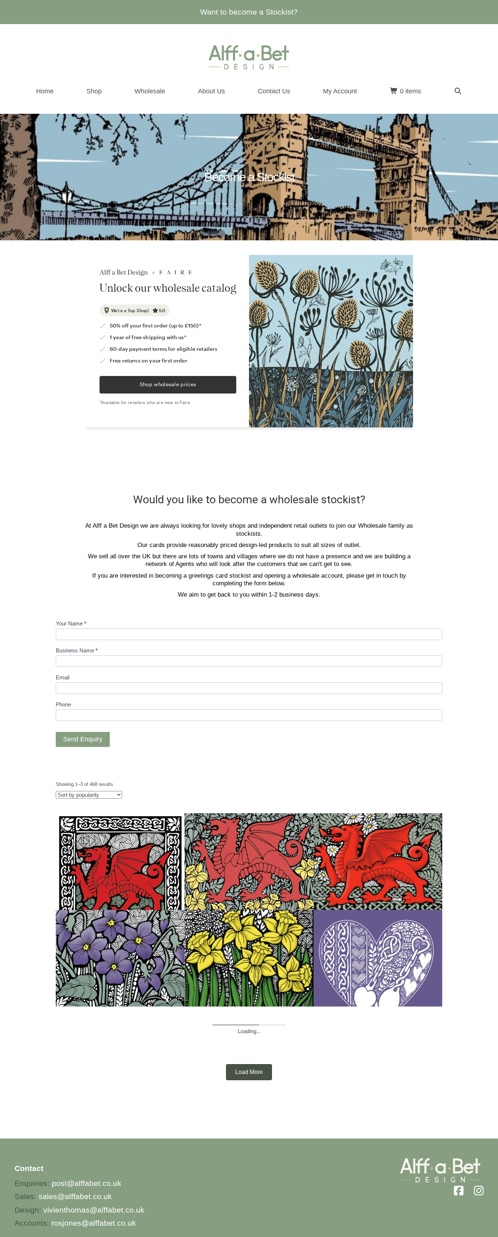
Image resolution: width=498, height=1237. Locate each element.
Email (62, 677)
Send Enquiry (82, 739)
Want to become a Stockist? (249, 12)
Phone (63, 704)
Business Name (77, 650)
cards (157, 545)
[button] (458, 91)
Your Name (71, 623)
